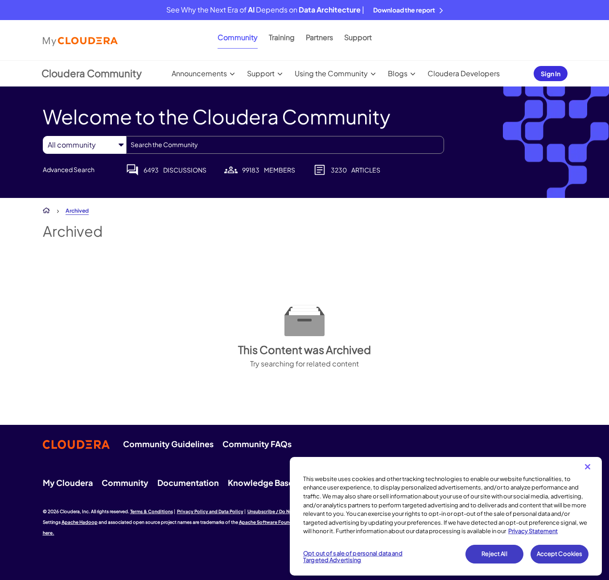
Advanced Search (69, 169)
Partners (319, 37)
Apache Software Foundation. (272, 522)
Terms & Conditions (151, 511)
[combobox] (285, 145)
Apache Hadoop (80, 522)
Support (358, 37)
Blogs (397, 73)
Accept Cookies (560, 553)
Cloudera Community (91, 73)
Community (238, 37)
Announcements (199, 73)
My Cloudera (68, 482)
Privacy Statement (533, 531)
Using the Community (331, 73)
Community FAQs (257, 444)
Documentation (188, 482)
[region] (446, 516)
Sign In (550, 74)
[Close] (587, 467)
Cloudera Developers (464, 73)
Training (282, 37)
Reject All (494, 553)
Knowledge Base (260, 482)
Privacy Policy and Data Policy (210, 511)
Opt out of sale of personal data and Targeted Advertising (353, 557)
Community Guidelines (168, 444)
